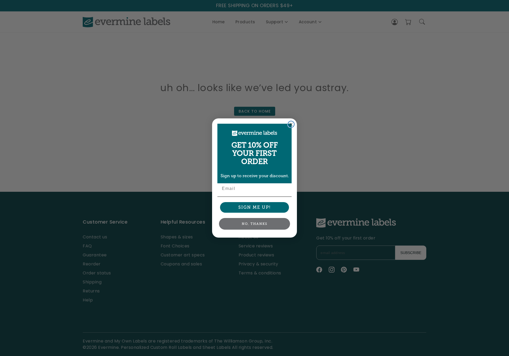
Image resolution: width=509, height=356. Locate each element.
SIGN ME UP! (254, 207)
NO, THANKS (254, 224)
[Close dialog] (291, 124)
